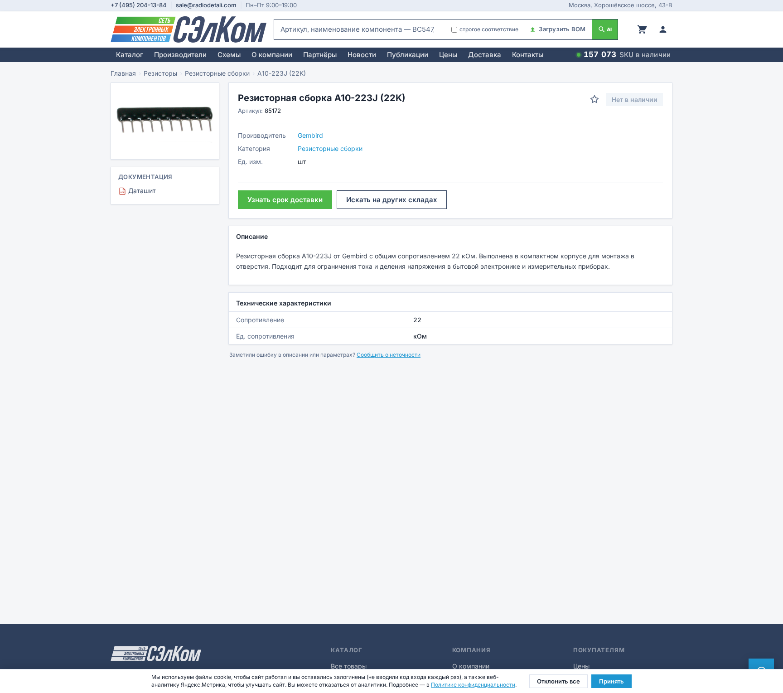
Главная (123, 73)
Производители (180, 54)
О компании (271, 54)
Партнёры (320, 54)
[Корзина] (642, 29)
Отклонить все (558, 681)
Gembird (310, 135)
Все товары (349, 666)
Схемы (229, 54)
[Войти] (662, 29)
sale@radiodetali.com (206, 5)
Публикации (407, 54)
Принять (611, 681)
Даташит (138, 190)
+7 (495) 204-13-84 (139, 5)
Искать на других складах (391, 199)
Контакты (527, 54)
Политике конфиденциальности (473, 684)
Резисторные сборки (217, 73)
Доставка (484, 54)
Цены (448, 54)
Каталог (129, 54)
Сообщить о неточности (388, 354)
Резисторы (160, 73)
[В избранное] (594, 99)
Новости (362, 54)
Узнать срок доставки (285, 199)
